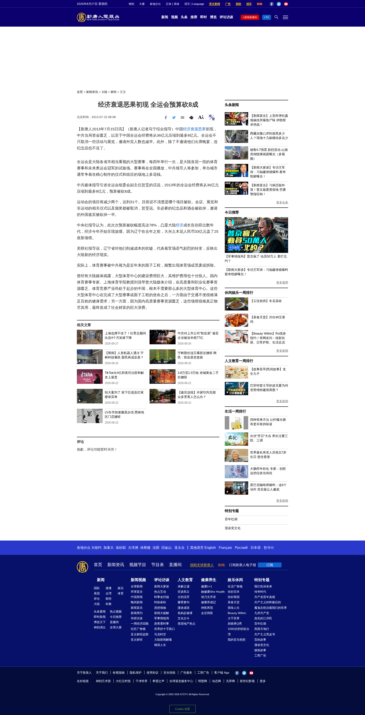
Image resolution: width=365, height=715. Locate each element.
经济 (187, 129)
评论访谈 (226, 17)
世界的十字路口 (164, 629)
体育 (121, 593)
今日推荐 (232, 212)
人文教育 (185, 580)
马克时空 (160, 634)
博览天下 (100, 622)
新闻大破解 (161, 613)
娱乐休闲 (235, 580)
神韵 (131, 3)
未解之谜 (183, 586)
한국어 (269, 547)
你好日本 (234, 591)
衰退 (194, 129)
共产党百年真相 (264, 597)
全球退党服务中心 (181, 681)
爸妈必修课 (185, 613)
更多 (263, 681)
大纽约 (96, 547)
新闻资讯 (92, 92)
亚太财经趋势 (139, 634)
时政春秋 (160, 602)
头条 (184, 17)
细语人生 (160, 645)
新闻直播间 (250, 17)
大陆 (104, 92)
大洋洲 (133, 547)
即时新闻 (100, 616)
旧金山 (166, 547)
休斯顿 (145, 547)
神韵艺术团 (103, 681)
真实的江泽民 (263, 618)
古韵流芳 (183, 597)
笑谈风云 (183, 591)
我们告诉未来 (263, 586)
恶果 (202, 129)
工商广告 (260, 655)
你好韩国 (234, 597)
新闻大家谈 (161, 586)
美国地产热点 (186, 623)
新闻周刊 (137, 613)
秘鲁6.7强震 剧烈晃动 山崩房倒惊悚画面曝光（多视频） (269, 154)
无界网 (230, 681)
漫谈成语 (183, 607)
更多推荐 (282, 282)
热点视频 (116, 611)
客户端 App (221, 672)
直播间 (175, 564)
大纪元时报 (123, 681)
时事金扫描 (161, 597)
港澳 (109, 588)
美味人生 (234, 607)
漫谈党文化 (233, 528)
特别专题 (232, 511)
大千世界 (234, 618)
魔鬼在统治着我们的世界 (270, 607)
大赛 (142, 3)
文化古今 (183, 618)
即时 (203, 17)
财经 (114, 92)
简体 (176, 3)
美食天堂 (234, 602)
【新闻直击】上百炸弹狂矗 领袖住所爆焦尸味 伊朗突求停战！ (269, 120)
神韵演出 (100, 627)
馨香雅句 (183, 602)
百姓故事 (260, 639)
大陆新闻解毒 (163, 639)
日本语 (256, 547)
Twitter (279, 4)
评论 (97, 598)
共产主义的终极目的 (267, 602)
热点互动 (160, 591)
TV (267, 17)
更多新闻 (282, 350)
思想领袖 (160, 607)
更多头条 (282, 202)
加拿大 (109, 547)
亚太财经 (137, 639)
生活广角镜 (235, 586)
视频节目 (137, 564)
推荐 (194, 17)
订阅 (269, 565)
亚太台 (179, 547)
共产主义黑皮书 (264, 634)
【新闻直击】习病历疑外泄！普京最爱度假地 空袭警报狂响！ (268, 189)
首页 (80, 92)
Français (225, 547)
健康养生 (208, 580)
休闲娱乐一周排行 (239, 293)
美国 (97, 593)
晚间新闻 (137, 602)
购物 (259, 3)
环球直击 (137, 591)
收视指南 (119, 672)
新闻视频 (138, 580)
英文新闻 (214, 3)
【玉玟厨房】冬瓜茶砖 (266, 301)
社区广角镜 (138, 629)
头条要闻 (100, 611)
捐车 (249, 3)
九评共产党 (261, 613)
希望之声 (158, 681)
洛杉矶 (121, 547)
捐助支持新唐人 (202, 565)
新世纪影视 (247, 681)
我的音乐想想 (236, 639)
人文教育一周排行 (239, 361)
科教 (109, 604)
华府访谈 (137, 618)
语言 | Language (194, 3)
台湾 (109, 593)
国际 (97, 588)
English (210, 547)
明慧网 (202, 681)
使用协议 (152, 672)
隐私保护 (136, 672)
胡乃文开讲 (208, 597)
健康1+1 (206, 586)
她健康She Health (213, 591)
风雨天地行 (261, 629)
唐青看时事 (161, 623)
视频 (174, 17)
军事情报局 (161, 618)
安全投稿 (169, 672)
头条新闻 (232, 105)
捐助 (238, 3)
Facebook (272, 4)
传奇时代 (260, 591)
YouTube (286, 4)
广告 (228, 3)
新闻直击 (137, 607)
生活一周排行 (235, 411)
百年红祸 (231, 519)
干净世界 (141, 681)
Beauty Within (237, 613)
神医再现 (207, 607)
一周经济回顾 (139, 623)
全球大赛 (116, 627)
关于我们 (102, 672)
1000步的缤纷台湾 (238, 631)
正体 (168, 3)
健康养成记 (208, 602)
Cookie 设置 (182, 709)
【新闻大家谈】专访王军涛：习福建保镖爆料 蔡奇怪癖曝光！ (268, 172)
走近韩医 (207, 613)
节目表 (157, 564)
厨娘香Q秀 (235, 623)
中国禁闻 (137, 597)
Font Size (201, 117)
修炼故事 (260, 650)
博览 (213, 17)
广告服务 (186, 672)
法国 (156, 547)
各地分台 (155, 3)
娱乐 (121, 588)
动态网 (216, 681)
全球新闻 (137, 586)
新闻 (164, 17)
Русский (241, 547)
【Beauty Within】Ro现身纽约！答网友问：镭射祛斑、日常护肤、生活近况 (268, 338)
